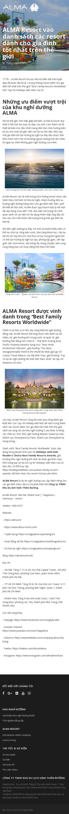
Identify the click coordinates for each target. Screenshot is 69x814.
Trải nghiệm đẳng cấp (13, 720)
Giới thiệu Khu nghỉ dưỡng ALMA (19, 715)
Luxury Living (9, 740)
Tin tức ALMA (9, 754)
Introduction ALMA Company (17, 734)
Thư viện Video (10, 769)
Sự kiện (6, 759)
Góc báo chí (8, 764)
